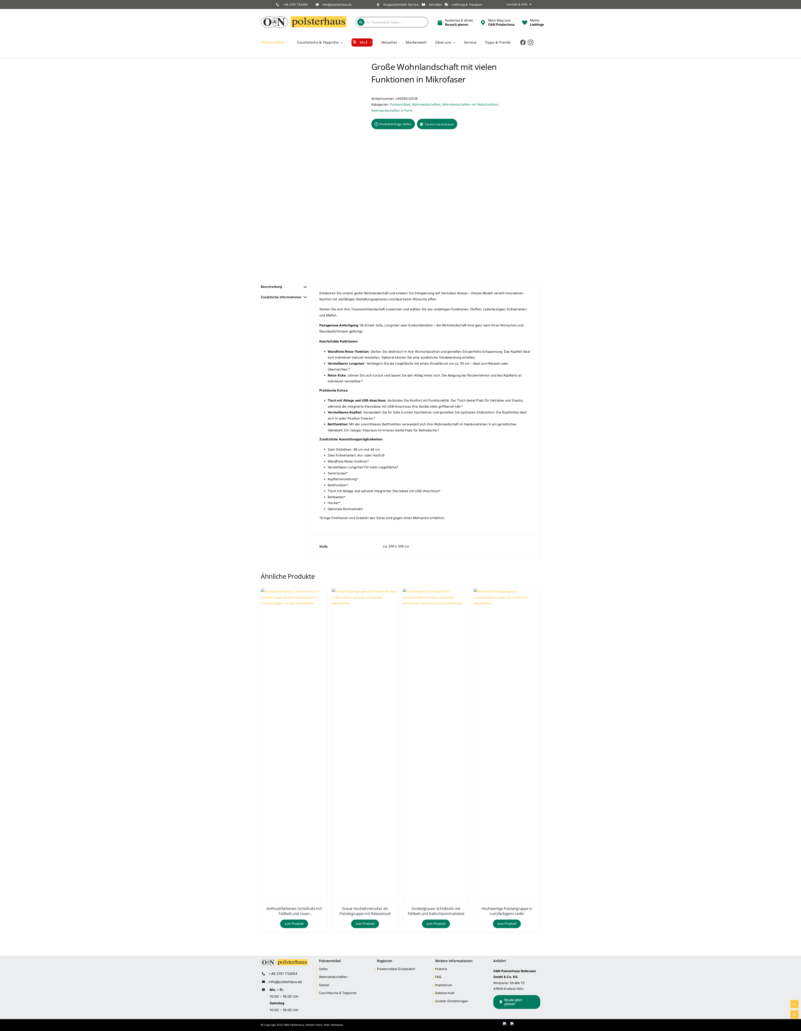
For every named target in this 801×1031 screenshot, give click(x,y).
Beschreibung (271, 287)
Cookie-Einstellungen (451, 1001)
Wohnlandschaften (426, 104)
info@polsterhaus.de (336, 4)
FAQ (438, 977)
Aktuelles (435, 4)
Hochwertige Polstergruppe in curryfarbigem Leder (506, 911)
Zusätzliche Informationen (281, 297)
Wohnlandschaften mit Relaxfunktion (470, 104)
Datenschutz (444, 993)
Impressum (443, 985)
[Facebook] (523, 42)
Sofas (323, 969)
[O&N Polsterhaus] (303, 18)
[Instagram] (530, 42)
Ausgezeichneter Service (400, 4)
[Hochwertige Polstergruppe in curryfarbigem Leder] (507, 591)
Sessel (324, 985)
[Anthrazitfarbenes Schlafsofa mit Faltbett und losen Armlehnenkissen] (294, 591)
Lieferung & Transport (467, 4)
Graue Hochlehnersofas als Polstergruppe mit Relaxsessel (365, 911)
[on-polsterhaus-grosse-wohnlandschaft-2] (313, 165)
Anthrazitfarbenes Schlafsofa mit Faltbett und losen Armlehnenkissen (294, 911)
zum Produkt (294, 924)
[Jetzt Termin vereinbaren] (455, 22)
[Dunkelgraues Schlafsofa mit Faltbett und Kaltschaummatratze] (436, 591)
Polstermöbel (400, 104)
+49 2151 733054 (295, 4)
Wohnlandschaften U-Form (391, 110)
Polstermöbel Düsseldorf (396, 969)
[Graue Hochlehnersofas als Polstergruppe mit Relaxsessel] (365, 591)
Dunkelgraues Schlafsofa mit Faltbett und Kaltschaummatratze (436, 911)
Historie (441, 969)
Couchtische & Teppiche (338, 993)
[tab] (284, 287)
